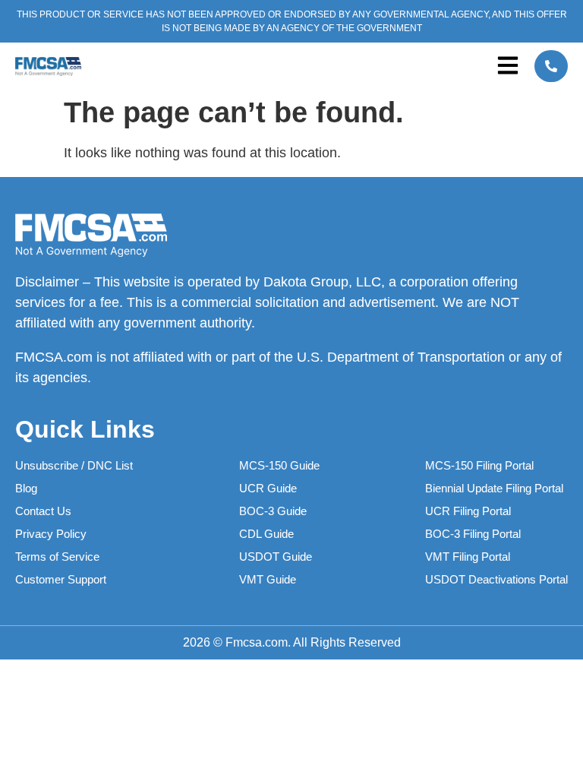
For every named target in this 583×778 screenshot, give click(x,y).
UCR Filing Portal (468, 510)
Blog (26, 488)
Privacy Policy (51, 533)
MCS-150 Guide (279, 465)
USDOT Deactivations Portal (496, 579)
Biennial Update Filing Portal (494, 488)
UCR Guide (268, 488)
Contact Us (43, 510)
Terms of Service (57, 556)
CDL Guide (266, 533)
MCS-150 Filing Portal (479, 465)
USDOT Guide (275, 556)
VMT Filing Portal (467, 556)
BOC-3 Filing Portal (473, 533)
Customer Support (60, 579)
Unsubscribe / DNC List (74, 465)
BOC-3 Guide (273, 510)
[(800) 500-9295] (551, 66)
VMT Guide (267, 579)
